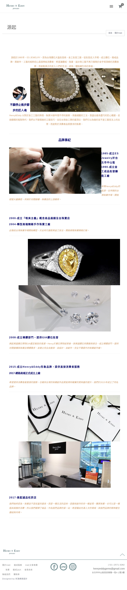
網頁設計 (23, 579)
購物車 (17, 574)
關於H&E (118, 33)
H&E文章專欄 (31, 565)
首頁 (110, 33)
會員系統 (28, 570)
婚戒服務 (18, 565)
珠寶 (8, 570)
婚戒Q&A (17, 570)
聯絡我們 (6, 574)
